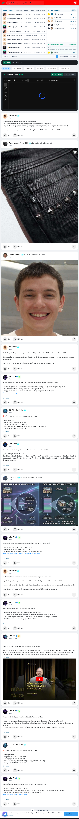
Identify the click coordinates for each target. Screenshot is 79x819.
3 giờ (10, 145)
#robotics (37, 553)
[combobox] (25, 3)
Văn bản (18, 68)
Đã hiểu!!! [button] (69, 814)
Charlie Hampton (15, 254)
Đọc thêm (6, 398)
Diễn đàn (15, 56)
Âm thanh (52, 68)
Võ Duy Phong (58, 25)
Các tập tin (65, 68)
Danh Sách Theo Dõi (69, 74)
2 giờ (10, 118)
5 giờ (10, 412)
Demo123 (56, 52)
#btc (23, 393)
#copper (25, 794)
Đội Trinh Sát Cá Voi (16, 410)
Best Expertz (13, 477)
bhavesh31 (13, 115)
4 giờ (10, 379)
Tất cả (7, 68)
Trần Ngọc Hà (58, 21)
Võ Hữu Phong (58, 17)
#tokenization (26, 553)
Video (41, 68)
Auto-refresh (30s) (63, 56)
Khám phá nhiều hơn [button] (7, 815)
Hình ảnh (30, 68)
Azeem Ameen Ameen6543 (19, 143)
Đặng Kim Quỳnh (59, 28)
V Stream (12, 636)
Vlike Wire (12, 376)
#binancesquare (8, 393)
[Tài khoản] (75, 3)
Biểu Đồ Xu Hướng (57, 74)
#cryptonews (18, 393)
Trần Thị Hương (58, 14)
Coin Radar (13, 444)
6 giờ (10, 638)
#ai (33, 553)
